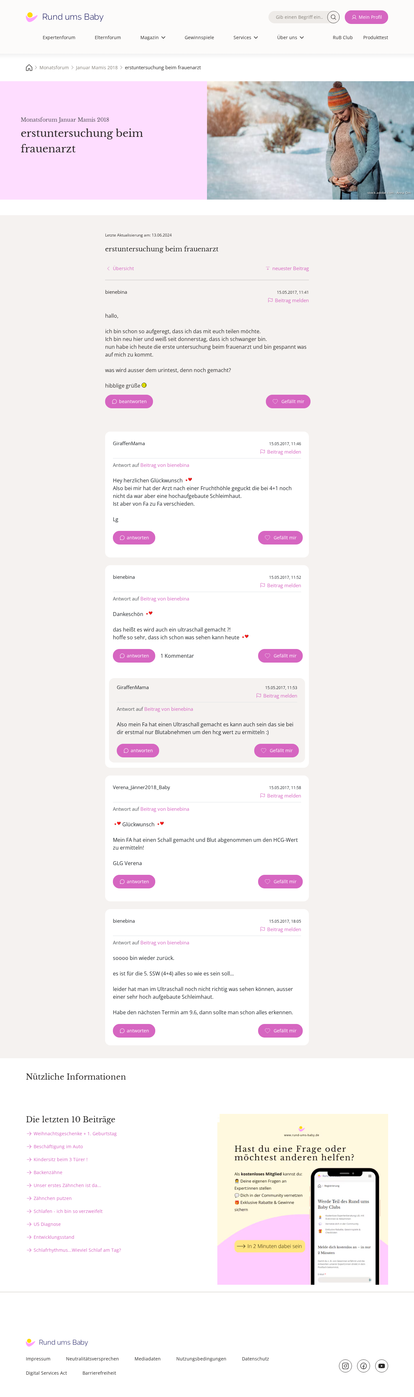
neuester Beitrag (290, 268)
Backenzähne (48, 1172)
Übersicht (123, 268)
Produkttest (375, 37)
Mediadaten (148, 1359)
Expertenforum (59, 37)
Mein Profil (370, 17)
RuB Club (343, 37)
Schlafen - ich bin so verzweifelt (68, 1211)
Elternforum (108, 37)
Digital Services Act (46, 1373)
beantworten (133, 401)
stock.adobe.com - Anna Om (389, 192)
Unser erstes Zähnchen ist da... (67, 1185)
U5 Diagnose (47, 1224)
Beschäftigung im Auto (58, 1146)
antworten (138, 537)
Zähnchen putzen (53, 1198)
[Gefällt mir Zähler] (288, 401)
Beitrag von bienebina (164, 465)
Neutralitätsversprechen (92, 1359)
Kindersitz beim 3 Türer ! (61, 1159)
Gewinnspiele (199, 37)
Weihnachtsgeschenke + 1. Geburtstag (75, 1133)
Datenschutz (255, 1359)
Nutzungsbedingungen (201, 1359)
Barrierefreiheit (99, 1373)
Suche (333, 17)
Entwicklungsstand (54, 1237)
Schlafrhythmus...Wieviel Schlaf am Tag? (77, 1250)
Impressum (38, 1359)
